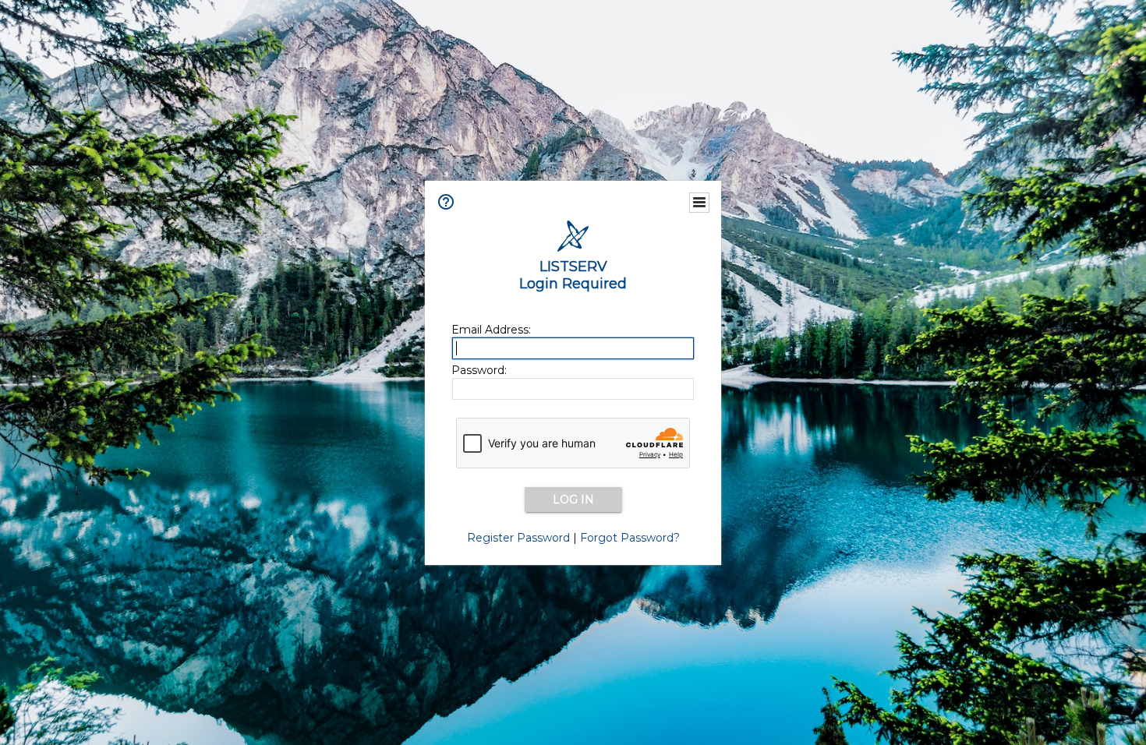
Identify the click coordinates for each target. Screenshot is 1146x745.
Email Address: (491, 330)
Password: (479, 370)
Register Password (518, 538)
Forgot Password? (630, 538)
